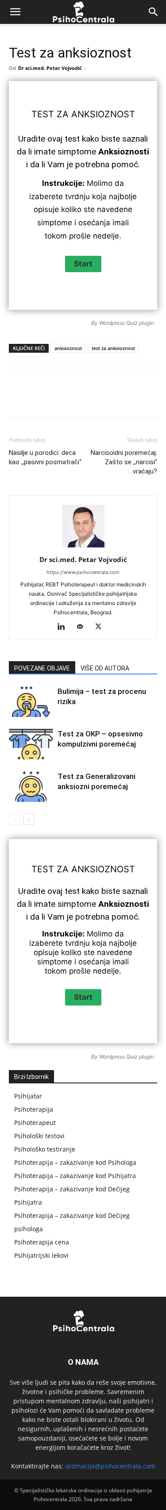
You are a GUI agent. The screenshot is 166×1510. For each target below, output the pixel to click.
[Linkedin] (127, 399)
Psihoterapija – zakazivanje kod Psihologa (75, 1162)
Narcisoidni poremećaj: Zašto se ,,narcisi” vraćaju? (124, 462)
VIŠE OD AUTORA (105, 668)
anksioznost (68, 348)
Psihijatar (28, 1096)
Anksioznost (103, 114)
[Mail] (83, 627)
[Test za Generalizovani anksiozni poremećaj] (31, 786)
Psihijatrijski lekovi (41, 1255)
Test (42, 114)
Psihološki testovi (39, 1136)
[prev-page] (14, 819)
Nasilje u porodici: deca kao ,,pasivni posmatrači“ (45, 457)
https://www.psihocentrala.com (83, 572)
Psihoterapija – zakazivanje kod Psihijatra (75, 1175)
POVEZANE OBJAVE (42, 668)
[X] (66, 399)
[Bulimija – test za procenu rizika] (31, 701)
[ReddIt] (147, 399)
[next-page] (28, 819)
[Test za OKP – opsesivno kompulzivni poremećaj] (31, 744)
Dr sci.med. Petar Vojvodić (50, 68)
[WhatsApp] (107, 399)
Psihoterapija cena (41, 1242)
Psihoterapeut (35, 1122)
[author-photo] (83, 547)
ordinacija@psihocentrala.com (110, 1466)
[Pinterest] (86, 399)
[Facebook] (45, 399)
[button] (15, 12)
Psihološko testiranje (44, 1149)
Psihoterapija (33, 1109)
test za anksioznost (113, 348)
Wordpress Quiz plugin (126, 323)
